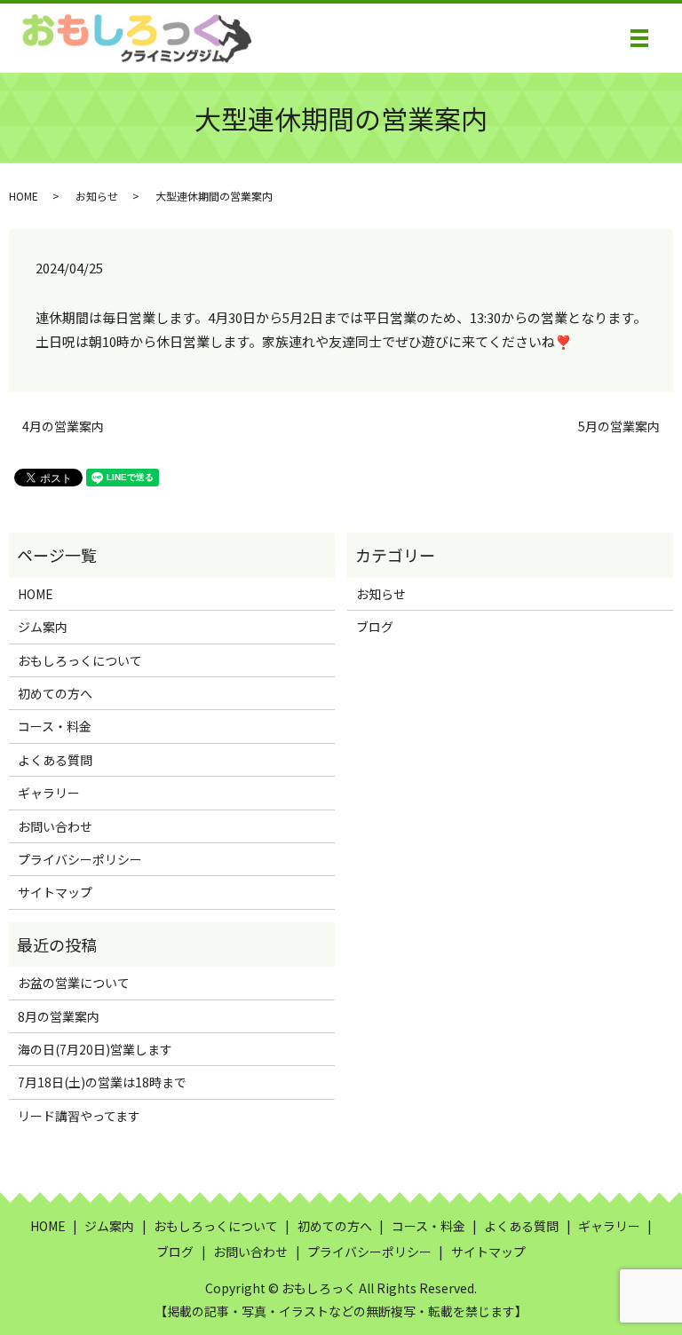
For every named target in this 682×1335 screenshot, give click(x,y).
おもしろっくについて (80, 660)
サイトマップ (55, 892)
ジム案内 (42, 627)
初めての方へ (55, 693)
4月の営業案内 (63, 426)
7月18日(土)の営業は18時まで (102, 1082)
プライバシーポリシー (80, 859)
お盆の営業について (74, 982)
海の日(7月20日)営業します (95, 1049)
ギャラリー (49, 793)
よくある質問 (55, 760)
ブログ (374, 627)
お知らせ (96, 195)
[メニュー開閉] (639, 38)
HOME (23, 195)
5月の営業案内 (619, 426)
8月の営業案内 (58, 1016)
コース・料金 (54, 726)
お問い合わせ (55, 826)
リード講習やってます (79, 1116)
